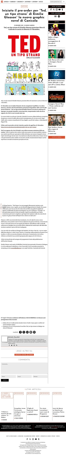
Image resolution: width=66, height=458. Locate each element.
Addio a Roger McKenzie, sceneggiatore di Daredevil (54, 40)
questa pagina (55, 427)
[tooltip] (20, 332)
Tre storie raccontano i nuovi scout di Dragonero (44, 411)
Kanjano (5, 420)
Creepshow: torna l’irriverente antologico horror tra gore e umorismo (19, 412)
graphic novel (21, 354)
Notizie (24, 6)
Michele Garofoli (30, 25)
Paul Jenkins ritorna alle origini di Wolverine (55, 129)
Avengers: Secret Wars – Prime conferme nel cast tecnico (56, 106)
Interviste (57, 393)
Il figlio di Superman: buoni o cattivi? (32, 410)
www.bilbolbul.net (16, 248)
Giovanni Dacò (45, 416)
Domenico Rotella (33, 414)
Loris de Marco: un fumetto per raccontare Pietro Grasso (58, 411)
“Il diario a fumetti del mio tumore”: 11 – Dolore (6, 414)
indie (31, 354)
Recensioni (19, 393)
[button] (60, 1)
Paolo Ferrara (19, 418)
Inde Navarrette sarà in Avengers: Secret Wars (55, 62)
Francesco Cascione (59, 416)
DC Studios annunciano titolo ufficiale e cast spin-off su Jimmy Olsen (56, 82)
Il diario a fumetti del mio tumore (6, 395)
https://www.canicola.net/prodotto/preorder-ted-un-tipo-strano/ (18, 127)
